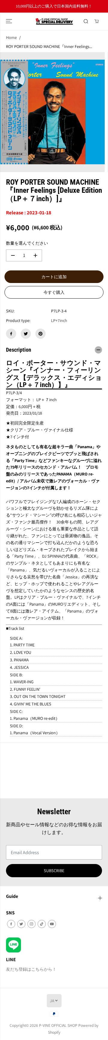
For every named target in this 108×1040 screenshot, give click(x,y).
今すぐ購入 (54, 292)
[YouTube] (52, 924)
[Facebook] (11, 334)
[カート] (96, 21)
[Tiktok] (42, 924)
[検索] (85, 21)
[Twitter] (26, 334)
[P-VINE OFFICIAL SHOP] (54, 21)
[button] (9, 21)
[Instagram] (31, 924)
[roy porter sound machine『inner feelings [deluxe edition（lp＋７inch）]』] (52, 112)
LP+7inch (59, 320)
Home (11, 37)
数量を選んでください (27, 243)
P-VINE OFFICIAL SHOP (58, 1025)
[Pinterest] (40, 334)
